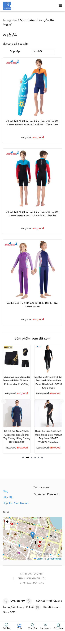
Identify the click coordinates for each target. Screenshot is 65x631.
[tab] (23, 457)
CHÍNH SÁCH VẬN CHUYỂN (32, 578)
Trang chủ (10, 20)
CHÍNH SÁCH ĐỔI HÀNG (32, 583)
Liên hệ (7, 497)
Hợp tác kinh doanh (15, 503)
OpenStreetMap (54, 558)
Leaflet (39, 558)
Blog (5, 491)
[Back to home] (7, 5)
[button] (60, 5)
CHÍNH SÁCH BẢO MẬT (31, 574)
